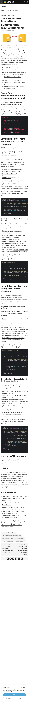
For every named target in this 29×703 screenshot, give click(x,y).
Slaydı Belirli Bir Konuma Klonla (12, 76)
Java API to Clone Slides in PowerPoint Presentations (13, 541)
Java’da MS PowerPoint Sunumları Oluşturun (14, 496)
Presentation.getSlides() (9, 174)
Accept (14, 694)
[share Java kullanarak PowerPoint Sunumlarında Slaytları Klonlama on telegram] (22, 559)
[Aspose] (9, 2)
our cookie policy (9, 691)
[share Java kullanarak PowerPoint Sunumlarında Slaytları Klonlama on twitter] (8, 559)
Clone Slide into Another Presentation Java (11, 535)
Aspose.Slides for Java (15, 104)
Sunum (10, 169)
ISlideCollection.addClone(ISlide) (17, 182)
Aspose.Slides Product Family (8, 532)
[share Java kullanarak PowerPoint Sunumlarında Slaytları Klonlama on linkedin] (11, 559)
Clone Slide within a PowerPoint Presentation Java (13, 538)
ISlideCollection (6, 177)
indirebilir (7, 112)
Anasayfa (3, 15)
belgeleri (3, 484)
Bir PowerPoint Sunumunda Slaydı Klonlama (14, 72)
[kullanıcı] (24, 2)
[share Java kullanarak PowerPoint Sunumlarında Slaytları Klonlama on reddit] (13, 559)
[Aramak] (27, 2)
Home (3, 6)
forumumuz (25, 484)
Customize (8, 698)
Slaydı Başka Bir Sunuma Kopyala (11, 80)
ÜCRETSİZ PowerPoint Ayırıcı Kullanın (11, 524)
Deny (20, 698)
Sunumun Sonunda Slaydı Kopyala (13, 74)
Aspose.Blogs (10, 15)
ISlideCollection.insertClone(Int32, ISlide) (14, 241)
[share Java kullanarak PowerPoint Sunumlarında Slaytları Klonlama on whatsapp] (19, 559)
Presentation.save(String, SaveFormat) (13, 337)
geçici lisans (18, 460)
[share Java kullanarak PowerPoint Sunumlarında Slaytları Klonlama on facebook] (16, 559)
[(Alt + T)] (7, 6)
